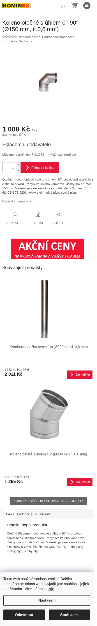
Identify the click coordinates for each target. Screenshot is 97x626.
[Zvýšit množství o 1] (18, 165)
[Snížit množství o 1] (18, 170)
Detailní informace (15, 201)
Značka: (19, 41)
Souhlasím (69, 615)
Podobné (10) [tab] (27, 514)
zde (51, 589)
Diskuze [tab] (45, 514)
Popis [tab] (10, 514)
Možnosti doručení (63, 154)
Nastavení (46, 600)
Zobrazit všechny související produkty (49, 501)
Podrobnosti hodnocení (58, 37)
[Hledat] (63, 5)
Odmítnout (24, 615)
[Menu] (86, 5)
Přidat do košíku (42, 167)
